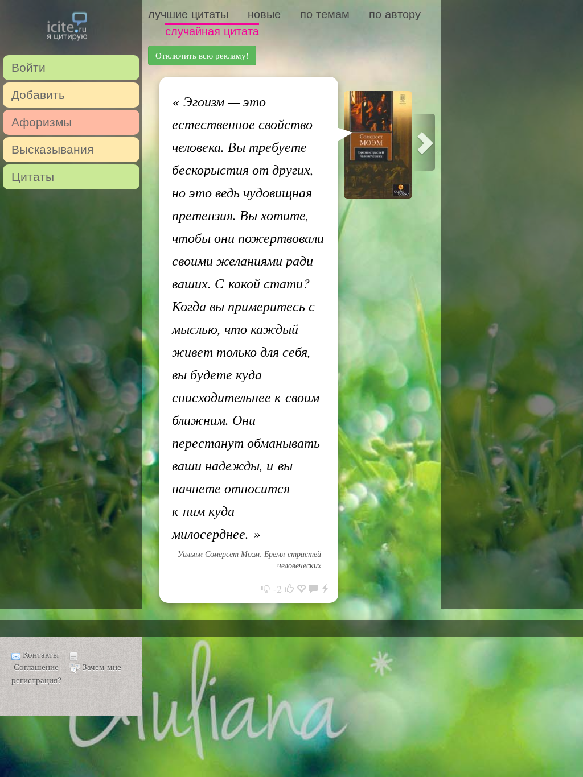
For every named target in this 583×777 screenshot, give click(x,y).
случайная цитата (212, 31)
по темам (325, 14)
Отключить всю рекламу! (202, 55)
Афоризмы (41, 122)
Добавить (38, 94)
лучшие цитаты (188, 14)
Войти (28, 67)
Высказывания (52, 149)
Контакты (41, 654)
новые (264, 14)
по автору (395, 14)
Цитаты (32, 176)
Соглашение (36, 666)
